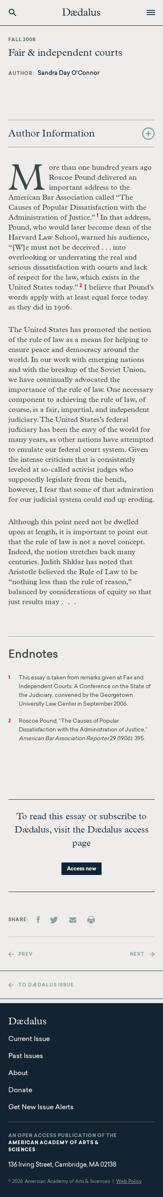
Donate (20, 1090)
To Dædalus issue (46, 985)
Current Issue (29, 1039)
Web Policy (129, 1182)
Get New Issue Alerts (41, 1107)
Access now (81, 869)
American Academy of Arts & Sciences (53, 1146)
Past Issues (25, 1056)
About (18, 1073)
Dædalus (81, 12)
